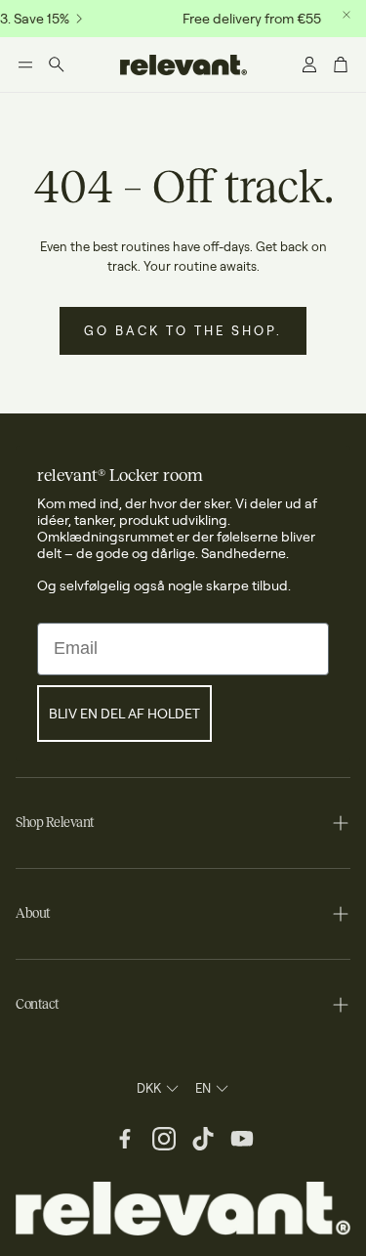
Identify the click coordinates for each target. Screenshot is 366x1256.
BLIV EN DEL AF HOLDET (124, 713)
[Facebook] (125, 1138)
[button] (25, 64)
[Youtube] (242, 1138)
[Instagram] (164, 1138)
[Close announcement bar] (346, 14)
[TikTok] (203, 1138)
